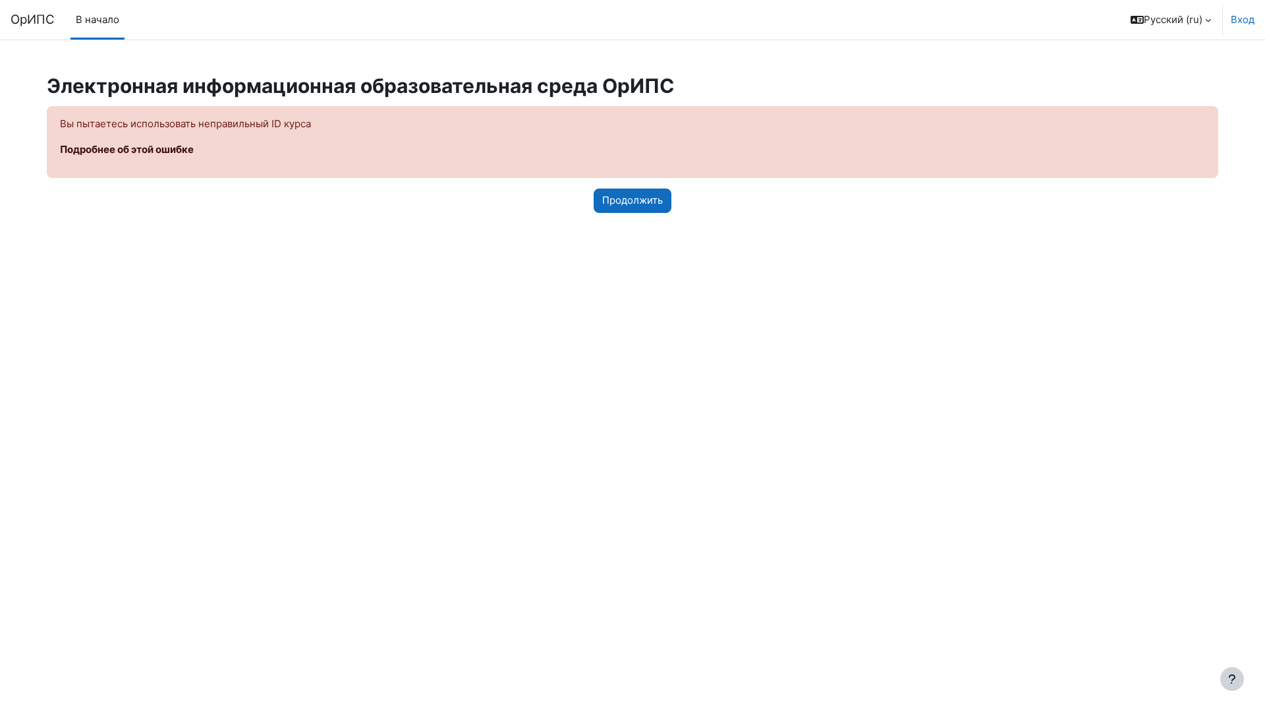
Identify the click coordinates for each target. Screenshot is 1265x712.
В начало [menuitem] (97, 19)
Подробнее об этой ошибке (127, 149)
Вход (1242, 19)
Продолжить (632, 200)
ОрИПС (33, 19)
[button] (1171, 20)
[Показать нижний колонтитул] (1232, 679)
